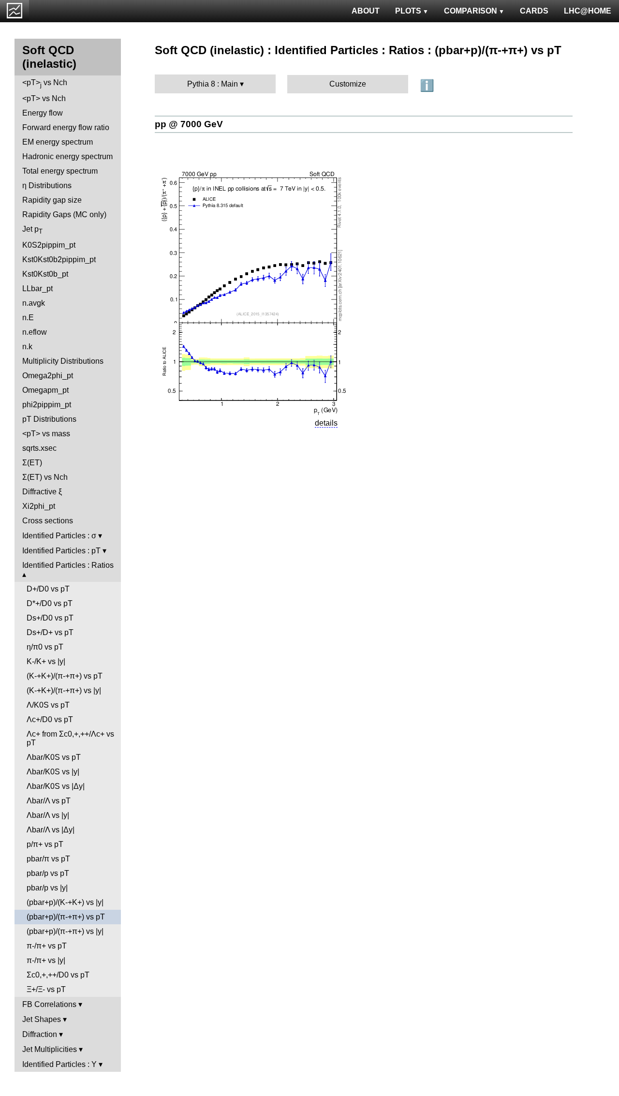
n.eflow (34, 332)
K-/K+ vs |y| (46, 661)
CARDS (534, 11)
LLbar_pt (37, 288)
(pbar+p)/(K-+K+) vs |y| (65, 902)
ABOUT (366, 11)
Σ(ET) (32, 463)
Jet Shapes (41, 1019)
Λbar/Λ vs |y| (48, 815)
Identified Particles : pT (61, 551)
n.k (27, 346)
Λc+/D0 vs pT (50, 719)
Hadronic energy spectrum (67, 156)
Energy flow (42, 113)
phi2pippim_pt (46, 404)
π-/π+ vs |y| (46, 960)
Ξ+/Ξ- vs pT (46, 989)
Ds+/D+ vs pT (50, 632)
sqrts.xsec (39, 448)
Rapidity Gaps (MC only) (64, 214)
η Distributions (47, 185)
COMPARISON (470, 11)
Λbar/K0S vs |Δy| (56, 786)
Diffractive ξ (42, 492)
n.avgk (33, 303)
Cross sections (47, 521)
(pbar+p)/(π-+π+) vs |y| (65, 931)
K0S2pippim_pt (48, 245)
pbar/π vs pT (48, 859)
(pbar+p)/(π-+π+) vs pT (66, 917)
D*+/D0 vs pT (50, 603)
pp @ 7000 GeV (189, 124)
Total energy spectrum (60, 171)
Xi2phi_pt (38, 506)
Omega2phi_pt (47, 375)
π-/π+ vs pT (47, 946)
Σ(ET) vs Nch (45, 477)
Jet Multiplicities (49, 1049)
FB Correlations (49, 1004)
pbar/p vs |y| (47, 888)
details (326, 423)
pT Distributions (49, 419)
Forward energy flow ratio (65, 127)
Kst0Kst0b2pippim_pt (59, 259)
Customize (347, 84)
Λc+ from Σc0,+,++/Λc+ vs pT (70, 738)
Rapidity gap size (52, 200)
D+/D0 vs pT (48, 589)
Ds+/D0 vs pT (50, 618)
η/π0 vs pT (45, 647)
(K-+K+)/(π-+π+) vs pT (65, 676)
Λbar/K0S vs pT (54, 757)
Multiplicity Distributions (62, 361)
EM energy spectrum (57, 142)
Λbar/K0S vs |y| (53, 772)
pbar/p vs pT (48, 873)
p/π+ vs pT (45, 844)
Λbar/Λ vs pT (49, 801)
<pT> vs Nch (44, 83)
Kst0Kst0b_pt (45, 274)
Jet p (32, 230)
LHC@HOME (587, 11)
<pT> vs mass (46, 434)
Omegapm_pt (45, 390)
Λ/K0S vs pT (48, 705)
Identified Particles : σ (59, 536)
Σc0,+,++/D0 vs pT (58, 975)
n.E (28, 317)
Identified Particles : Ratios (68, 565)
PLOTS (408, 11)
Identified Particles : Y (59, 1064)
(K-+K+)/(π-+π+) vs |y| (64, 690)
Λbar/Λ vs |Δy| (50, 830)
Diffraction (39, 1034)
